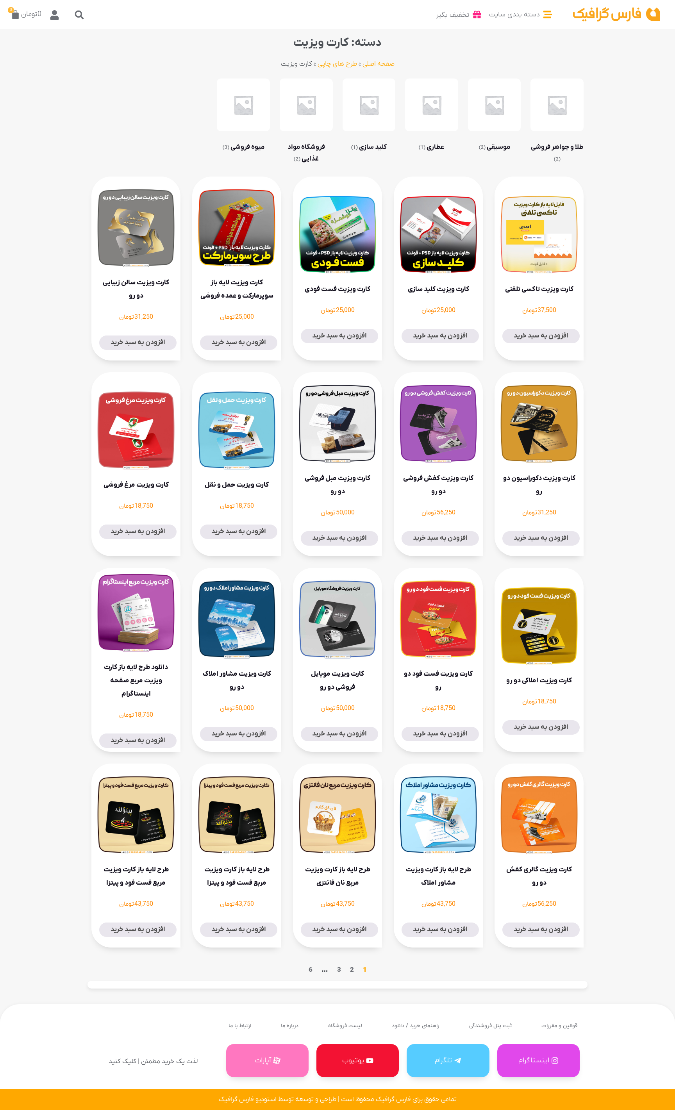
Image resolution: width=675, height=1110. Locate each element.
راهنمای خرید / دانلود (415, 1026)
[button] (79, 14)
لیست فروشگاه (345, 1026)
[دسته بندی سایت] (547, 14)
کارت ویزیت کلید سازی (438, 289)
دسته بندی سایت (514, 14)
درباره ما (289, 1026)
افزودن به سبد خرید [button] (541, 336)
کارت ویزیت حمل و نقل (237, 485)
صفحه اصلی (378, 64)
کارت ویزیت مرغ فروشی (136, 485)
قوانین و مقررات (559, 1026)
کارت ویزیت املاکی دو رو (539, 680)
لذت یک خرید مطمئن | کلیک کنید (153, 1061)
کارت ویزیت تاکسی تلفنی (539, 289)
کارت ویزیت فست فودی (337, 289)
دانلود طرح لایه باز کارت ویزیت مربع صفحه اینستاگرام (136, 680)
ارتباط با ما (240, 1026)
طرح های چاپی (337, 64)
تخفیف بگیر (452, 15)
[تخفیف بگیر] (477, 14)
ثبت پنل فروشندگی (490, 1026)
